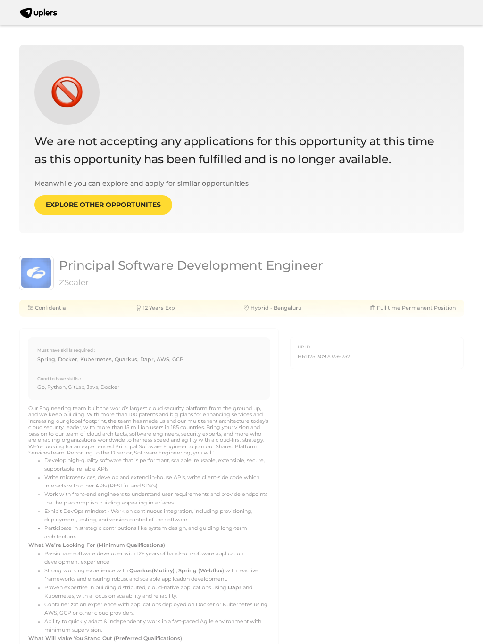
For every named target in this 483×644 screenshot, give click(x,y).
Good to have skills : (59, 378)
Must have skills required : (66, 350)
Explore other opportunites (103, 204)
